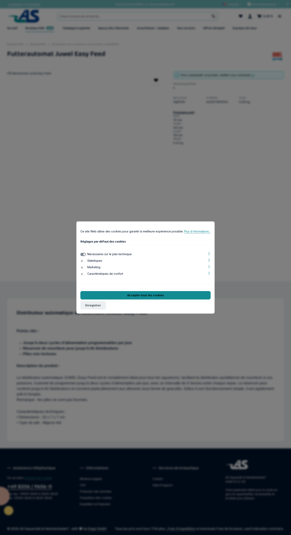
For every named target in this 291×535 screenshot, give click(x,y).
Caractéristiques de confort (105, 273)
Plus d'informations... (197, 231)
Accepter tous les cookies (145, 295)
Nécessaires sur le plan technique (109, 254)
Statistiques (94, 260)
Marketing (93, 267)
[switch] (83, 261)
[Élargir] (209, 253)
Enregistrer (93, 305)
